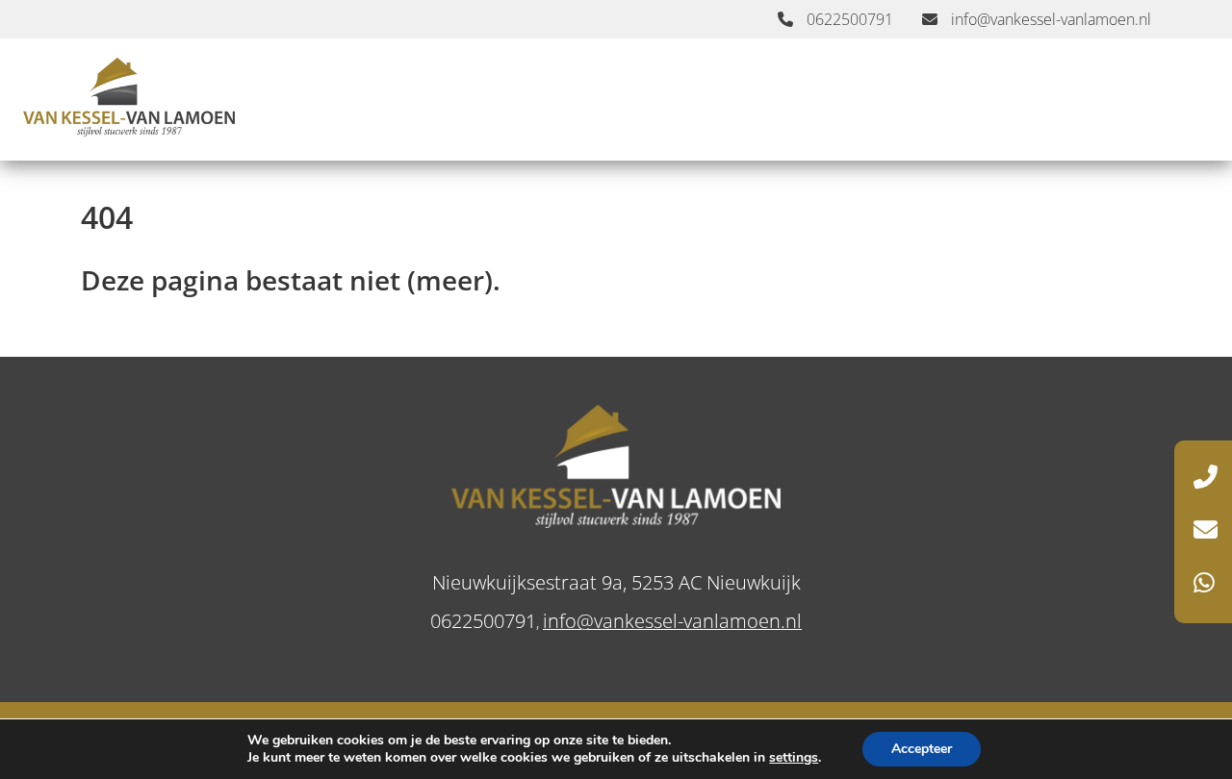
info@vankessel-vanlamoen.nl (1049, 19)
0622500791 (848, 19)
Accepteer (921, 749)
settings (793, 757)
